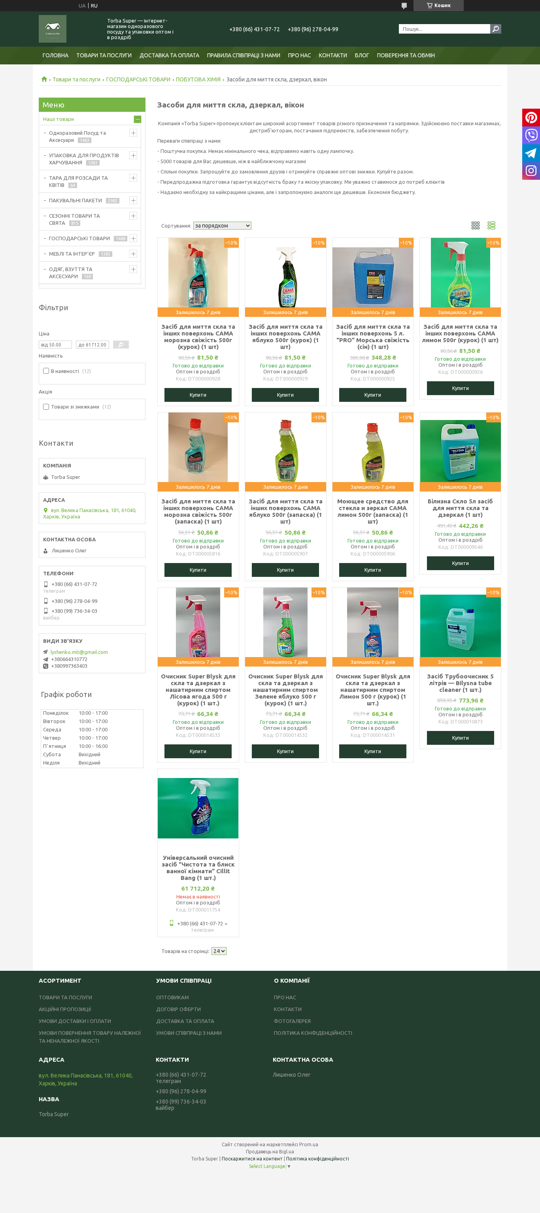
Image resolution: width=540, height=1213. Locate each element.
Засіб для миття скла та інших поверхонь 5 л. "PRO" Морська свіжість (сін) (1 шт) (373, 336)
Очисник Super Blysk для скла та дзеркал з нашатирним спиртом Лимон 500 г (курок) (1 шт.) (373, 689)
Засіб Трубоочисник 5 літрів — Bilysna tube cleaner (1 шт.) (460, 683)
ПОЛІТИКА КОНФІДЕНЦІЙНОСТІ (313, 1033)
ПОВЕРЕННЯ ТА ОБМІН (406, 55)
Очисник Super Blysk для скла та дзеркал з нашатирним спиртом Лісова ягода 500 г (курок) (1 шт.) (198, 689)
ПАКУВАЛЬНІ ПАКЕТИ (75, 200)
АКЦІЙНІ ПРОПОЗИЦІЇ (65, 1009)
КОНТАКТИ (333, 55)
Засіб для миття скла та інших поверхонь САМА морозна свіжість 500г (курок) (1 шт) (198, 336)
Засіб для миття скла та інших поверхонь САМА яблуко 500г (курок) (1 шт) (286, 336)
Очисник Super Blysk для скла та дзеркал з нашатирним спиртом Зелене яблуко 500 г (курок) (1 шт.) (285, 689)
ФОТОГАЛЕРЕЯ (292, 1021)
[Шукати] (495, 29)
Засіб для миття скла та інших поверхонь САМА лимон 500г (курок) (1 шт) (460, 333)
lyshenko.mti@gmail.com (79, 652)
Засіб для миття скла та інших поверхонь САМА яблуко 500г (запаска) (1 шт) (286, 511)
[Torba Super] (68, 29)
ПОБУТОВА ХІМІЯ (198, 79)
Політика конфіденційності (317, 1158)
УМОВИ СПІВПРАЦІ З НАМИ (189, 1033)
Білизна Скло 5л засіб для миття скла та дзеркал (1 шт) (460, 508)
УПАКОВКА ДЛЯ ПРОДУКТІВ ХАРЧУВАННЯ (84, 159)
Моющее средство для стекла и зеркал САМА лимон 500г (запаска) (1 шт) (372, 511)
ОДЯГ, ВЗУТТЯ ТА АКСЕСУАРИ (71, 272)
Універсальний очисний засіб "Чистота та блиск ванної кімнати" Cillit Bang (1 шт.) (198, 867)
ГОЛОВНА (55, 55)
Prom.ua (308, 1144)
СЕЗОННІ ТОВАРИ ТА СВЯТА (74, 219)
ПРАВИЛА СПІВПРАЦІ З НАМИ (243, 55)
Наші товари (58, 119)
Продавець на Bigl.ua (270, 1151)
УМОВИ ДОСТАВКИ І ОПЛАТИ (75, 1021)
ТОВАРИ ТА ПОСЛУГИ (104, 55)
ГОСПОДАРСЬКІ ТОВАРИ (138, 79)
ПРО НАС (299, 55)
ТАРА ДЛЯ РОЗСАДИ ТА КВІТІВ (78, 181)
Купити (198, 394)
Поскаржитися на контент (252, 1158)
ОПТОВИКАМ (172, 997)
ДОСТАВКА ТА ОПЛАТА (169, 55)
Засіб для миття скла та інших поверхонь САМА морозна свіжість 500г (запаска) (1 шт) (198, 511)
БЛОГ (362, 55)
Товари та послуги (76, 79)
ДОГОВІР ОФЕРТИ (178, 1009)
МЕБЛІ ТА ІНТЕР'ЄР (72, 253)
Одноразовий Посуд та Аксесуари (77, 136)
